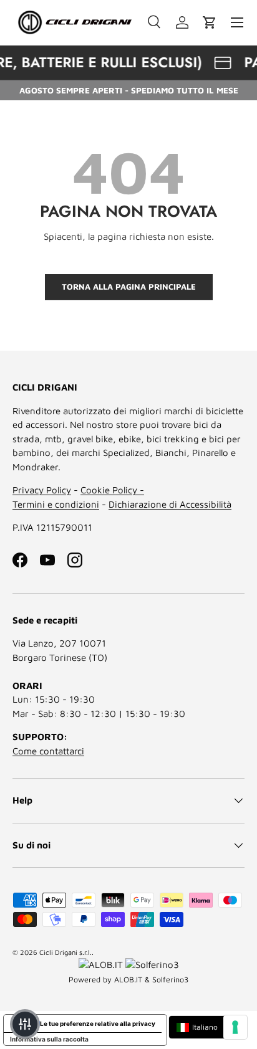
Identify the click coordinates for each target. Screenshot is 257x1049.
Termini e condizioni (55, 504)
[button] (209, 22)
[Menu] (237, 22)
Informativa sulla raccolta (49, 1039)
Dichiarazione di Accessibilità (170, 504)
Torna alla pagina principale (129, 287)
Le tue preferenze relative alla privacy (97, 1023)
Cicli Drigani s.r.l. (65, 952)
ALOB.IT (128, 979)
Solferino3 (170, 979)
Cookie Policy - (112, 490)
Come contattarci (48, 751)
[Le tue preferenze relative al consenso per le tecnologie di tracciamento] (235, 1027)
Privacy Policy (41, 490)
